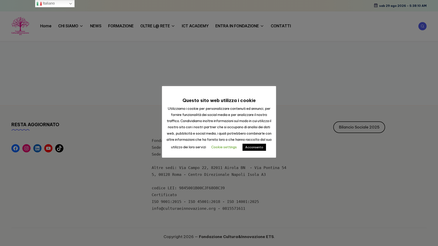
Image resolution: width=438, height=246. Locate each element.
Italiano (48, 3)
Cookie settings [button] (224, 147)
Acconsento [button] (254, 147)
